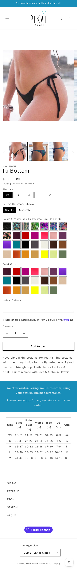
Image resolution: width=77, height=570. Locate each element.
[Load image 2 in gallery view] (38, 151)
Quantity (8, 326)
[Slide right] (73, 152)
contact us (24, 400)
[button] (7, 18)
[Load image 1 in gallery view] (18, 151)
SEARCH (12, 507)
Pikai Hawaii (32, 563)
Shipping (7, 184)
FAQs (10, 499)
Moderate (25, 210)
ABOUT (11, 515)
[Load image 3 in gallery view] (58, 151)
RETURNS (13, 491)
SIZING (11, 483)
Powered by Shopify (50, 563)
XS (7, 195)
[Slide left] (4, 152)
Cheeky (9, 210)
